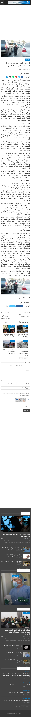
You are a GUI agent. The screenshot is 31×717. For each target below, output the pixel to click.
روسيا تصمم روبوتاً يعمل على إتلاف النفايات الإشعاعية (15, 599)
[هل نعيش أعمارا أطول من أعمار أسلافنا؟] (9, 329)
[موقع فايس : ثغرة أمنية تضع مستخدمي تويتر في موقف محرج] (15, 524)
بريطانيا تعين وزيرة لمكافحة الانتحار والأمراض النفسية (6, 316)
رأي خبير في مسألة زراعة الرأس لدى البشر (19, 692)
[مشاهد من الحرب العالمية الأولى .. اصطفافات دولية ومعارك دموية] (22, 344)
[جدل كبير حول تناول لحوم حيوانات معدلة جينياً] (22, 329)
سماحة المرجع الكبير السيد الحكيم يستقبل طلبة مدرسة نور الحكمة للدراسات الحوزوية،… (17, 632)
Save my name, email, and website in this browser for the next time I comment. (16, 394)
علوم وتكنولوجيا (15, 576)
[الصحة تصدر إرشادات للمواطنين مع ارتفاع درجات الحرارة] (26, 563)
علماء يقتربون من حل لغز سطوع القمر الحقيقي (18, 684)
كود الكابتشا (26, 406)
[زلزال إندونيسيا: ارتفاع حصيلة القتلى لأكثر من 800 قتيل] (9, 344)
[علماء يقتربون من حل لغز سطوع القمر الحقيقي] (26, 647)
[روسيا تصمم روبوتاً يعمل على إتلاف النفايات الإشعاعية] (15, 589)
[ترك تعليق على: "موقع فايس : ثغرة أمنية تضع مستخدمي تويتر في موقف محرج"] (1, 538)
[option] (15, 589)
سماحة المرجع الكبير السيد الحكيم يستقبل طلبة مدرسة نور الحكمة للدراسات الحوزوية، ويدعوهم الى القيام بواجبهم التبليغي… (15, 675)
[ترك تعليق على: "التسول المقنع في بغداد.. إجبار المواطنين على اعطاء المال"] (21, 73)
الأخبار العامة (26, 516)
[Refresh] (29, 399)
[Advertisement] (15, 23)
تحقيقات (27, 59)
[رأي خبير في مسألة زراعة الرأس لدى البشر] (26, 654)
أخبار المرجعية (26, 612)
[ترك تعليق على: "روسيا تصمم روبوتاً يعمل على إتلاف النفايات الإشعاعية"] (11, 603)
